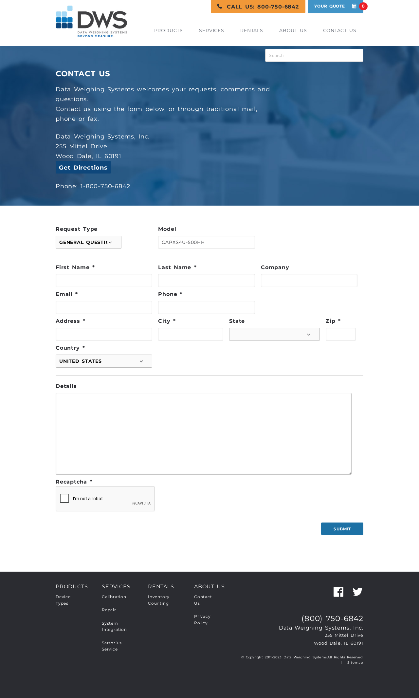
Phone (170, 294)
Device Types (63, 600)
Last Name (177, 267)
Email (67, 294)
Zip (333, 321)
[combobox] (314, 55)
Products (168, 30)
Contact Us (339, 30)
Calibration (114, 597)
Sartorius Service (112, 646)
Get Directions (83, 167)
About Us (293, 30)
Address (70, 321)
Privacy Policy (202, 619)
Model (167, 229)
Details (66, 386)
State (237, 321)
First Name (75, 267)
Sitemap (355, 662)
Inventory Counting (159, 600)
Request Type (77, 229)
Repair (109, 610)
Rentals (251, 30)
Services (211, 30)
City (166, 321)
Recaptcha (74, 481)
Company (275, 267)
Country (70, 347)
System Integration (114, 626)
